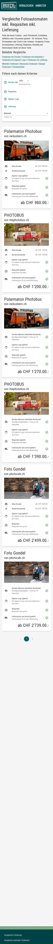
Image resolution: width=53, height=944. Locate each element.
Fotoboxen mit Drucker (11, 57)
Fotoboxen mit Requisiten (32, 57)
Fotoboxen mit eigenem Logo (14, 60)
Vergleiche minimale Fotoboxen (16, 940)
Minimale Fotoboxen (10, 64)
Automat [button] (7, 113)
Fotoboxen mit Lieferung (37, 60)
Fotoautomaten (18, 67)
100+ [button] (21, 81)
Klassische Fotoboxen (28, 64)
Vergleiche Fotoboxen (13, 935)
